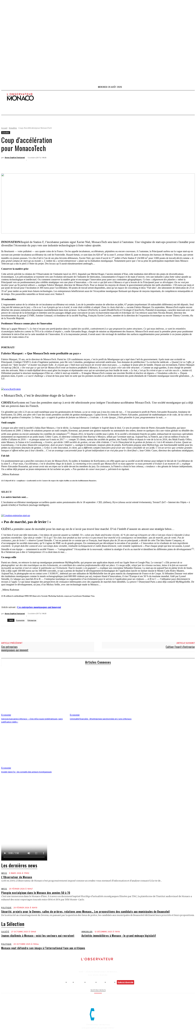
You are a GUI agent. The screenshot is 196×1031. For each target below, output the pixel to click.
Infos (4, 873)
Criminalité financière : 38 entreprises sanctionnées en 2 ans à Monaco (101, 719)
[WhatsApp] (39, 166)
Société (5, 932)
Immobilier (86, 932)
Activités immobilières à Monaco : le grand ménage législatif (118, 936)
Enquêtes (13, 128)
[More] (50, 165)
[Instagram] (182, 87)
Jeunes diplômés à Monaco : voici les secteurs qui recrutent (37, 936)
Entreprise (32, 620)
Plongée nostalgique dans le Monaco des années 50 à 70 (35, 893)
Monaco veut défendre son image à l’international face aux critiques (43, 948)
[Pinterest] (28, 166)
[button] (7, 122)
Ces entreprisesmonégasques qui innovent (14, 648)
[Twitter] (189, 87)
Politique (6, 908)
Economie (20, 620)
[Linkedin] (186, 87)
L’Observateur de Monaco (16, 877)
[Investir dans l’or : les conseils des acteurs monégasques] (34, 746)
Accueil (4, 128)
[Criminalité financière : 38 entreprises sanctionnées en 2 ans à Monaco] (102, 693)
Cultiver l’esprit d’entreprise (180, 647)
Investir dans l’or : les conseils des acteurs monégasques (26, 772)
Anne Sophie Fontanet (15, 157)
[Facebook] (179, 87)
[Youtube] (193, 87)
